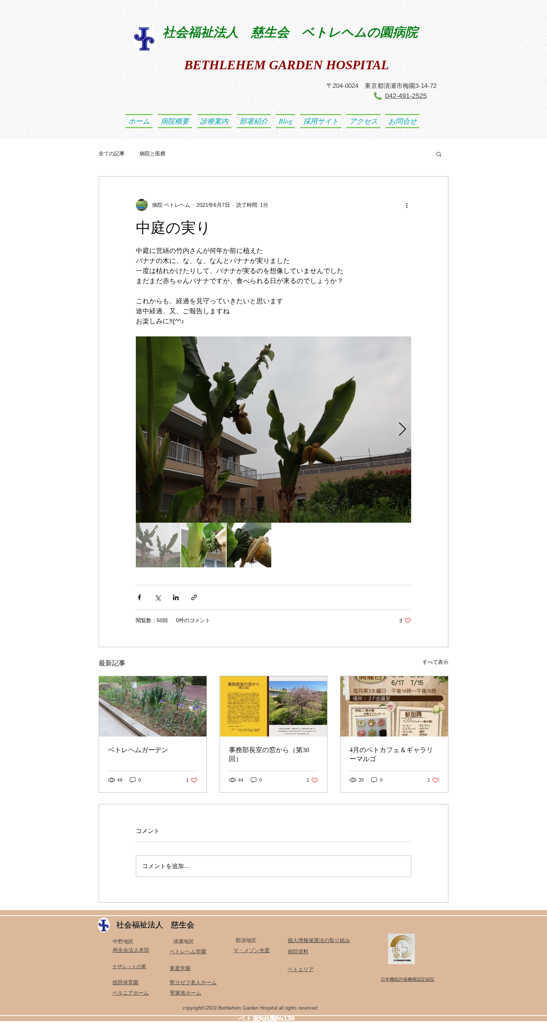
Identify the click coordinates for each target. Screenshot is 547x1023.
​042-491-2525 (406, 95)
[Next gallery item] (402, 429)
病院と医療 (155, 153)
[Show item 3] (249, 545)
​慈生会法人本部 (131, 950)
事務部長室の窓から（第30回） (269, 754)
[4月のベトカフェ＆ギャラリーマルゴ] (394, 706)
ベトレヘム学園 (188, 951)
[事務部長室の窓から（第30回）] (273, 706)
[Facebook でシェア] (139, 597)
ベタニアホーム (130, 993)
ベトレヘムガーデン (138, 750)
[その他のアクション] (406, 204)
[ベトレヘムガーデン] (153, 706)
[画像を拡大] (273, 429)
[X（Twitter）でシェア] (157, 597)
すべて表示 (435, 662)
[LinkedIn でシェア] (175, 597)
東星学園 (180, 968)
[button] (438, 154)
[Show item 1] (158, 545)
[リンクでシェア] (194, 597)
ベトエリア (301, 969)
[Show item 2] (203, 545)
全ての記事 (112, 153)
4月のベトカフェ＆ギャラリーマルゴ (391, 754)
